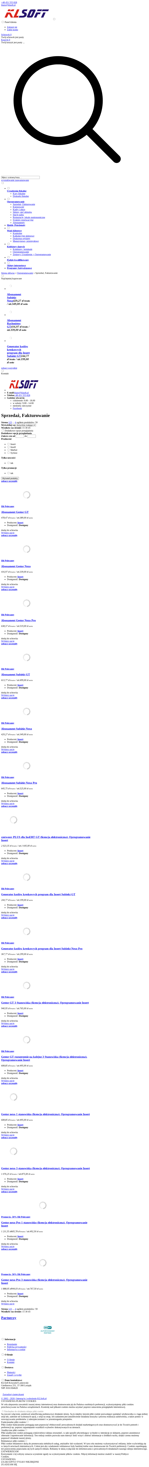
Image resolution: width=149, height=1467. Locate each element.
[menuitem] (70, 192)
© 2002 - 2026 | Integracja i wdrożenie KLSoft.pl (24, 1398)
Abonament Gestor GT (15, 512)
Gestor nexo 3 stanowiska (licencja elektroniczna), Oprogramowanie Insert (45, 1168)
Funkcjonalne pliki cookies (13, 1422)
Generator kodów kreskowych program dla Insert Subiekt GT (18, 351)
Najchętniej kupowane (11, 278)
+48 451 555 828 (9, 2)
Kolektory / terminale (22, 249)
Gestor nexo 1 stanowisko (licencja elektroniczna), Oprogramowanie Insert (45, 1114)
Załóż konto (12, 29)
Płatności (11, 1372)
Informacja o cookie (16, 1349)
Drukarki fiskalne (21, 196)
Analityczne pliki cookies (12, 1430)
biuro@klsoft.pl (8, 5)
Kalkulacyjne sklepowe (23, 236)
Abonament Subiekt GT (15, 674)
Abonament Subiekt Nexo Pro (19, 782)
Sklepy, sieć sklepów (22, 212)
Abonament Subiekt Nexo (14, 297)
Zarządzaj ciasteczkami (13, 1394)
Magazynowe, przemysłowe (26, 241)
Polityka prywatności (16, 1347)
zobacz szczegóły (9, 481)
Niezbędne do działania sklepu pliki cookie (24, 1411)
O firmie (11, 1359)
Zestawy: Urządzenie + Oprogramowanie (32, 254)
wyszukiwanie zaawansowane (15, 180)
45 (29, 428)
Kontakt (5, 373)
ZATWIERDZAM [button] (9, 1451)
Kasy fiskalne (19, 193)
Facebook (17, 408)
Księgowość (18, 207)
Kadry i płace (19, 209)
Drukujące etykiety (21, 238)
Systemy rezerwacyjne (23, 220)
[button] (6, 439)
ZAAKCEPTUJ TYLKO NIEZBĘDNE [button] (20, 1462)
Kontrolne (17, 233)
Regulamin (12, 1344)
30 (26, 428)
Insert (20, 522)
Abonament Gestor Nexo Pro (18, 620)
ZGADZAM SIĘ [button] (9, 1464)
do (26, 436)
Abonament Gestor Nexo (16, 566)
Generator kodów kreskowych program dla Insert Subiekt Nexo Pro (42, 948)
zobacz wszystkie (9, 368)
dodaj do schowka (9, 530)
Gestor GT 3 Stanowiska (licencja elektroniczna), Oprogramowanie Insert (45, 1002)
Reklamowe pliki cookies (12, 1441)
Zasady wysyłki (14, 1375)
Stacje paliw (18, 214)
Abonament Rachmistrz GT (14, 323)
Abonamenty (19, 222)
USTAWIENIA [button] (8, 1459)
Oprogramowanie (21, 252)
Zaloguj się (12, 27)
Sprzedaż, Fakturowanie (24, 204)
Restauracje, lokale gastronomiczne (29, 217)
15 (23, 428)
